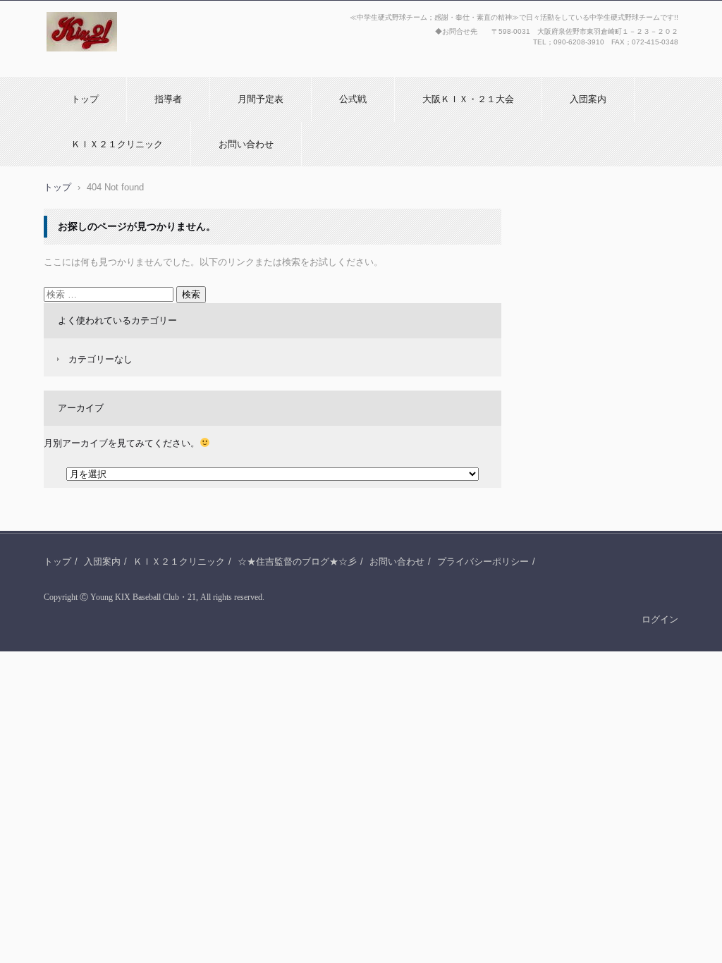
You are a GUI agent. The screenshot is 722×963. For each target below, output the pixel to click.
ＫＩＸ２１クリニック (117, 144)
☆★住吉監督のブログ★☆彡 (297, 561)
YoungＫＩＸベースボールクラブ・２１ (136, 65)
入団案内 (588, 99)
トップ (85, 99)
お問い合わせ (246, 144)
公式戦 (353, 99)
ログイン (660, 619)
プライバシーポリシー (483, 561)
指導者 (168, 99)
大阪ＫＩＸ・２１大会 (468, 99)
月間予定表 (260, 99)
